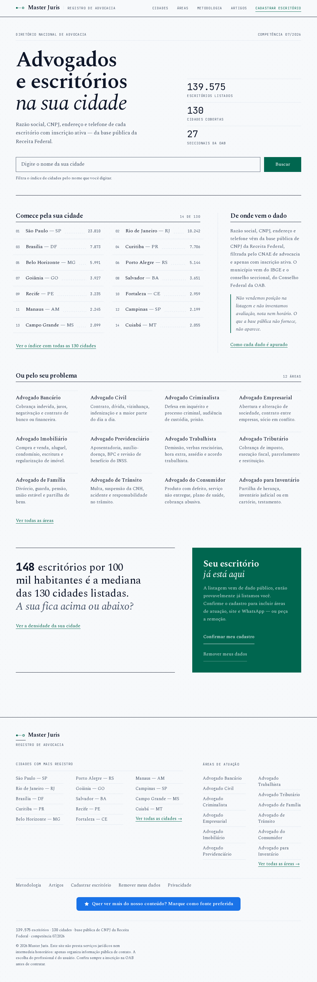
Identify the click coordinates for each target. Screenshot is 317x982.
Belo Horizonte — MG (38, 819)
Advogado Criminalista (215, 802)
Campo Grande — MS (157, 799)
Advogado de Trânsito (271, 818)
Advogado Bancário (222, 778)
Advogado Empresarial (215, 818)
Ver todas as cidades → (159, 818)
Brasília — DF (30, 799)
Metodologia (209, 8)
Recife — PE (88, 809)
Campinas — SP (151, 788)
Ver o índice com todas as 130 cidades (56, 345)
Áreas (183, 8)
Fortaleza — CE (91, 819)
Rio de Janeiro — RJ (35, 788)
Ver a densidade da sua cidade (48, 625)
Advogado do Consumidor (271, 834)
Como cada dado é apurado (259, 344)
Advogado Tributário (279, 794)
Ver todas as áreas (35, 520)
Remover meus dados (225, 654)
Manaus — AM (150, 778)
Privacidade (179, 885)
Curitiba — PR (30, 809)
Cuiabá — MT (149, 809)
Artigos (239, 8)
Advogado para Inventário (273, 851)
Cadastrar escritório (278, 8)
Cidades (160, 8)
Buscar (282, 164)
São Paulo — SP (31, 778)
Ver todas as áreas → (279, 864)
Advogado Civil (218, 788)
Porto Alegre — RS (95, 778)
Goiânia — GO (90, 788)
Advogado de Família (279, 805)
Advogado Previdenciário (217, 851)
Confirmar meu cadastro (228, 636)
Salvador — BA (91, 799)
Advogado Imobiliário (214, 834)
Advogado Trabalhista (269, 781)
